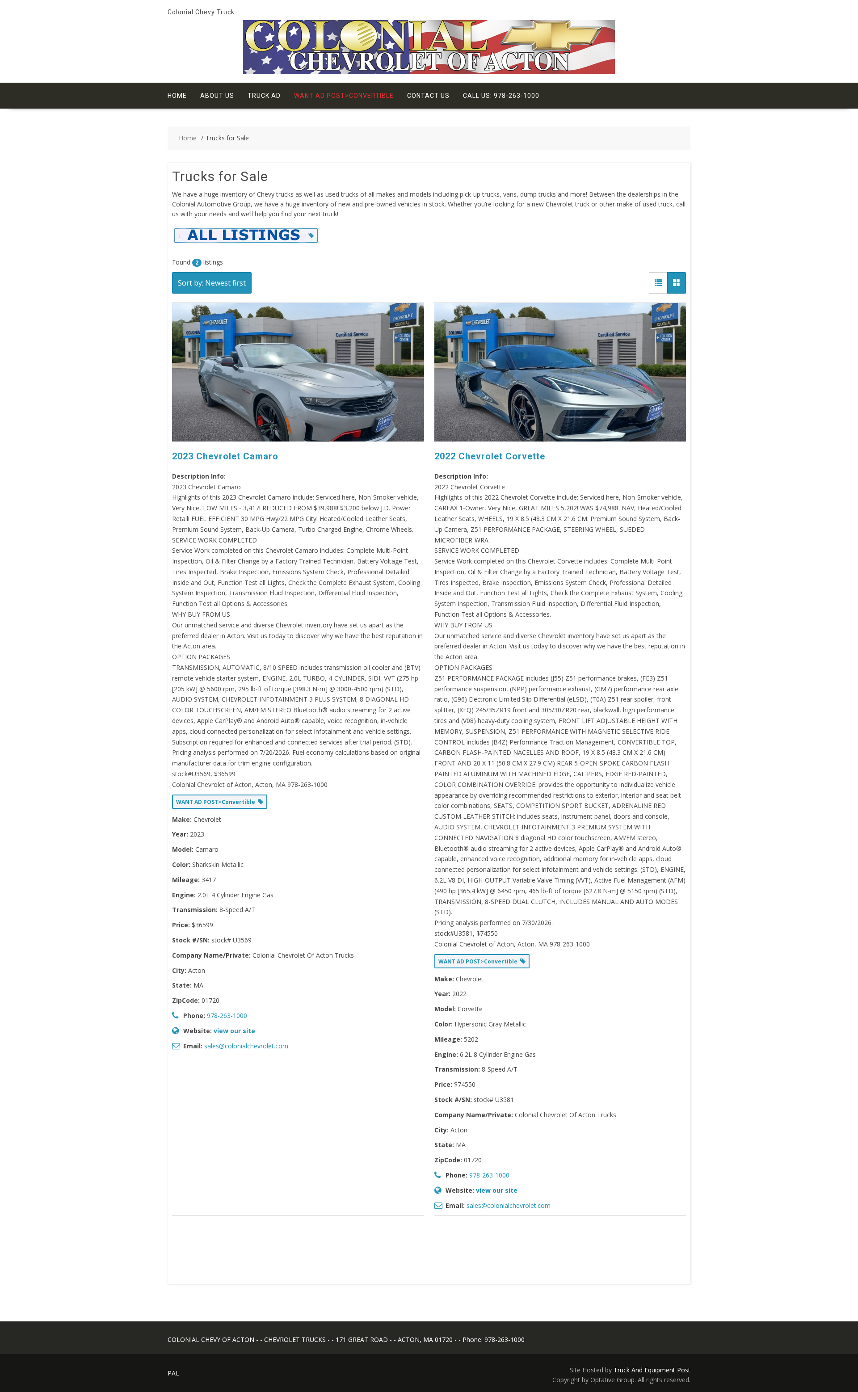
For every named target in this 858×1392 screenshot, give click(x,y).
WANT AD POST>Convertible (344, 95)
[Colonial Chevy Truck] (429, 71)
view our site (234, 1030)
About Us (217, 95)
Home (177, 95)
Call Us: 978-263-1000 (501, 95)
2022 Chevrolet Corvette (489, 456)
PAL (173, 1373)
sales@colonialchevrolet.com (246, 1046)
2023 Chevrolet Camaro (225, 456)
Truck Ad (264, 95)
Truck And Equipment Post (652, 1370)
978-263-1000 (227, 1015)
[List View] (658, 283)
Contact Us (428, 95)
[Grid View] (676, 283)
